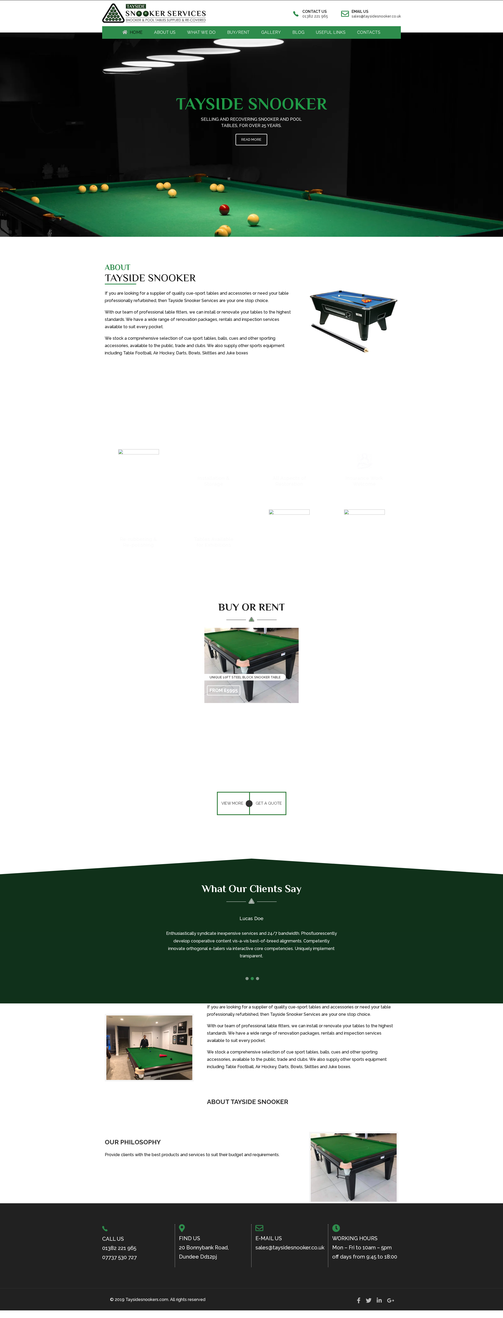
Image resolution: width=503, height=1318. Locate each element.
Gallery (271, 32)
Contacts (368, 32)
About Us (165, 32)
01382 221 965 (315, 16)
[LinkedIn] (379, 1301)
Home (136, 32)
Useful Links (331, 32)
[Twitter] (368, 1301)
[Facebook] (358, 1301)
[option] (251, 943)
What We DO (201, 32)
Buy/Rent (238, 32)
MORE (252, 666)
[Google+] (390, 1301)
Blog (298, 32)
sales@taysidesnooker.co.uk (376, 16)
